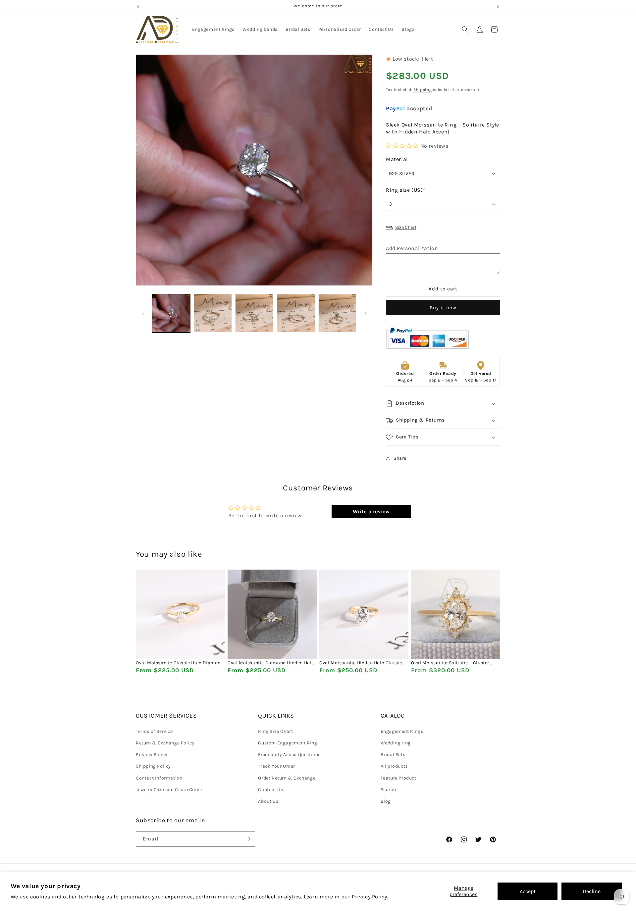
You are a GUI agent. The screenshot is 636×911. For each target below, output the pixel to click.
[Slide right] (365, 313)
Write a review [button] (371, 511)
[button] (465, 29)
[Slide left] (143, 313)
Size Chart (405, 227)
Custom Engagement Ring (287, 742)
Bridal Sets (393, 754)
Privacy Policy (151, 754)
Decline (592, 891)
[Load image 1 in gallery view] (171, 313)
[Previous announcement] (138, 6)
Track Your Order (276, 766)
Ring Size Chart (275, 731)
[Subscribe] (247, 839)
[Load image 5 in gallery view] (337, 313)
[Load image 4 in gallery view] (296, 313)
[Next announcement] (498, 6)
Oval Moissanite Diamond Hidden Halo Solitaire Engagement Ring (271, 663)
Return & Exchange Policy (165, 742)
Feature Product (398, 778)
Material (397, 159)
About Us (268, 801)
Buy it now (443, 308)
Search (388, 789)
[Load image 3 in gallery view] (254, 313)
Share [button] (400, 458)
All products (394, 766)
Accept (528, 891)
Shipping (422, 90)
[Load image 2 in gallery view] (212, 313)
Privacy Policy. (370, 896)
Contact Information (159, 778)
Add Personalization (412, 248)
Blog (386, 801)
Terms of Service (154, 731)
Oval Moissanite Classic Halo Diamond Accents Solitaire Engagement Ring (180, 663)
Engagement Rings (402, 731)
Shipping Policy (153, 766)
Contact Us (270, 789)
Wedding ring (396, 742)
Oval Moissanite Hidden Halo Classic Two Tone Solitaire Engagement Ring (360, 663)
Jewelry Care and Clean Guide (169, 789)
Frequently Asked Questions (289, 754)
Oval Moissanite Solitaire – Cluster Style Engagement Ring (450, 663)
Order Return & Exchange (286, 778)
